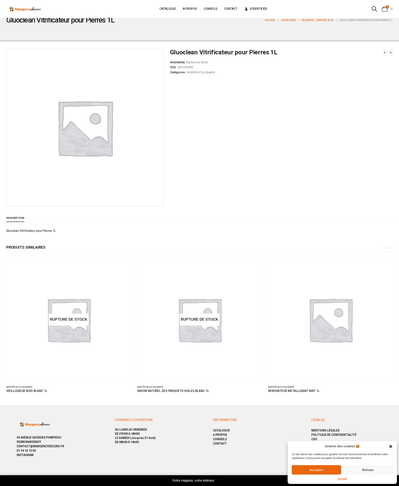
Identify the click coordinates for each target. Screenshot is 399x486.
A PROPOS (220, 435)
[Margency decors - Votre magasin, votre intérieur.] (25, 9)
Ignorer (221, 480)
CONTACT (220, 443)
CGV (314, 439)
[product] (330, 319)
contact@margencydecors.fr (40, 446)
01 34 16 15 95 (26, 451)
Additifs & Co (195, 72)
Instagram (25, 455)
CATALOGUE (221, 430)
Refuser (368, 470)
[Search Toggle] (374, 9)
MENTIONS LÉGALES (325, 430)
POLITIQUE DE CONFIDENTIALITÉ (333, 435)
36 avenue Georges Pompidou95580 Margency (39, 439)
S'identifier (258, 9)
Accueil (342, 479)
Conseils (210, 9)
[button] (391, 446)
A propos (190, 9)
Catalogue (168, 9)
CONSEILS (220, 439)
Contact (231, 9)
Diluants (210, 72)
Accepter (316, 470)
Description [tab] (15, 218)
